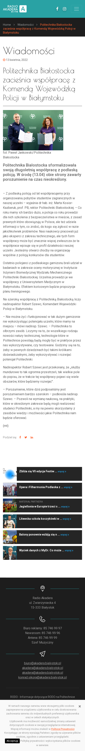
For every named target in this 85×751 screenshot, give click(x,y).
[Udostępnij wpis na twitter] (25, 437)
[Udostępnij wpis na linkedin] (31, 437)
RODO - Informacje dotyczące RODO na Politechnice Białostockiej (42, 699)
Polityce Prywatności (63, 728)
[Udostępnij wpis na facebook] (19, 437)
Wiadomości (25, 24)
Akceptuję (12, 740)
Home (7, 24)
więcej (61, 471)
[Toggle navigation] (76, 9)
